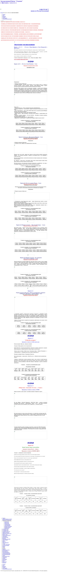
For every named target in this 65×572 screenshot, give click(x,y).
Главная (1, 12)
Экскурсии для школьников (24, 44)
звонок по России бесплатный (40, 10)
